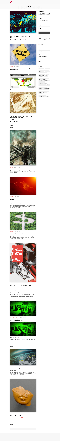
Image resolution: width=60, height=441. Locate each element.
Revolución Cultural (41, 91)
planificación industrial (46, 88)
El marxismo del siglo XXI (15, 168)
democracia (45, 76)
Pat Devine (45, 87)
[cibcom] (11, 1)
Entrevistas (40, 51)
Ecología (11, 66)
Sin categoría (40, 61)
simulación (46, 91)
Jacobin (22, 417)
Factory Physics (41, 80)
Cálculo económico (41, 75)
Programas (11, 196)
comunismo (44, 72)
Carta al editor (41, 46)
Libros (40, 54)
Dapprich (46, 75)
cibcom (43, 71)
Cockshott (40, 72)
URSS (47, 96)
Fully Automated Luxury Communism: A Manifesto (20, 285)
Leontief (40, 84)
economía (44, 79)
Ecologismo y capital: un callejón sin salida (19, 233)
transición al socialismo (42, 96)
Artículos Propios (41, 44)
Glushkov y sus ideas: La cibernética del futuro (19, 368)
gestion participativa (46, 80)
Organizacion (40, 87)
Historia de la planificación (14, 317)
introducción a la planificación (43, 83)
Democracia (12, 167)
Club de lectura (47, 71)
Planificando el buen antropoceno (17, 415)
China (40, 71)
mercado (48, 84)
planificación (40, 88)
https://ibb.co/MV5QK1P (16, 337)
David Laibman (41, 76)
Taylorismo (44, 92)
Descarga (13, 119)
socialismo (40, 92)
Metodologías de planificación (42, 56)
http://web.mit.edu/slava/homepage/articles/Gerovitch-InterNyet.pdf (25, 339)
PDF (10, 119)
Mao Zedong (44, 84)
